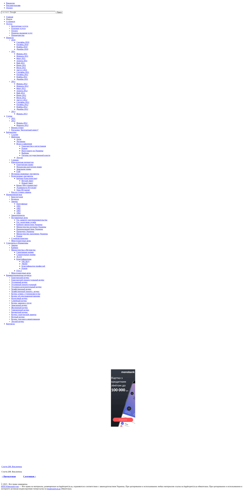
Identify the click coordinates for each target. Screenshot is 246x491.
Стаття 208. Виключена (11, 466)
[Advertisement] (78, 349)
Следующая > (29, 476)
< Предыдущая (9, 476)
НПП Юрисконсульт (10, 486)
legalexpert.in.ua (53, 489)
